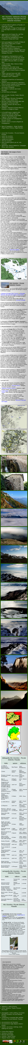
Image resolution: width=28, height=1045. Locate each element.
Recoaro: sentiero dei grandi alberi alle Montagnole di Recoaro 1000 (13, 102)
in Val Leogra (5, 390)
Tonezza (13, 388)
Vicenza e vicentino (7, 1033)
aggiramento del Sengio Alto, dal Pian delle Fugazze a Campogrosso (12, 35)
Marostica (18, 400)
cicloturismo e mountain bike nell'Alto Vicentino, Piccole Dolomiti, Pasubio (12, 1018)
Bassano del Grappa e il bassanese (15, 294)
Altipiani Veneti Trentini (8, 1038)
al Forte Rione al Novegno (9, 92)
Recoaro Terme (16, 385)
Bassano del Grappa (7, 1034)
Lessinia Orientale (20, 300)
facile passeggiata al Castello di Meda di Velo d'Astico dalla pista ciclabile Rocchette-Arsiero (13, 43)
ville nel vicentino (7, 141)
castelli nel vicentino (7, 139)
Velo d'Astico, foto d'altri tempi (10, 67)
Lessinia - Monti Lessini (8, 1036)
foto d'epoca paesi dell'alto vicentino (12, 68)
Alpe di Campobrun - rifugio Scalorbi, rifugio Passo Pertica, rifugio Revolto (12, 127)
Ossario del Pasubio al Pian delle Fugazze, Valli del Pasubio (11, 116)
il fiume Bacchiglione (8, 1031)
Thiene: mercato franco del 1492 (11, 73)
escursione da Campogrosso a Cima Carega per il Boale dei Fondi (12, 38)
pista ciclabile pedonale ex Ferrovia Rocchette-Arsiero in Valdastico (12, 47)
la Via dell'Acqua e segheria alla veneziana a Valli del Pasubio (11, 113)
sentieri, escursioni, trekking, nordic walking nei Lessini (12, 1027)
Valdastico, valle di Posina (9, 1006)
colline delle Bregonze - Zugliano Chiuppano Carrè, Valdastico (11, 75)
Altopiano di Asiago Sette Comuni (9, 293)
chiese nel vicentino (7, 137)
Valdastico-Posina (6, 388)
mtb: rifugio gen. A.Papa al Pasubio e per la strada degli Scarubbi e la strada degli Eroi (13, 29)
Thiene (3, 392)
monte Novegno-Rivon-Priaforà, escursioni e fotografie (11, 86)
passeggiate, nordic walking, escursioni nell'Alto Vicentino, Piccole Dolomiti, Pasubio (13, 1014)
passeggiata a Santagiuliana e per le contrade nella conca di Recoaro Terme (13, 56)
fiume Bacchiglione (14, 249)
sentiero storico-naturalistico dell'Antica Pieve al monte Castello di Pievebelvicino (14, 83)
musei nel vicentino (7, 136)
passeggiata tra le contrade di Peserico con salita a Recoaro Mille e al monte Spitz (13, 60)
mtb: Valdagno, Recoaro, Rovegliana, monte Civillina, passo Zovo (12, 99)
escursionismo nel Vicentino (10, 1022)
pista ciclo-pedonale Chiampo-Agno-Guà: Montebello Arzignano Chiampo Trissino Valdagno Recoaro (13, 51)
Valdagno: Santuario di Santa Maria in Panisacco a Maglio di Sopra (12, 108)
